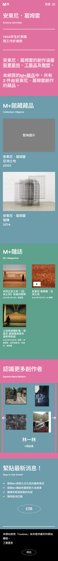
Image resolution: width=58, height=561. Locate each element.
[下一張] (54, 418)
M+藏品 (27, 75)
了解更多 (8, 542)
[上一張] (4, 418)
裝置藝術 (11, 65)
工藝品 (30, 65)
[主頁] (6, 4)
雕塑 (46, 65)
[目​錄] (53, 4)
